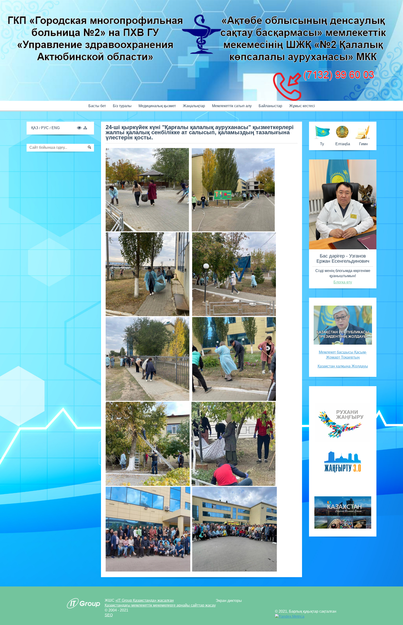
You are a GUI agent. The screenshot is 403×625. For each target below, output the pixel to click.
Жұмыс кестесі (302, 106)
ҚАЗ (35, 128)
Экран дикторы (229, 601)
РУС (45, 128)
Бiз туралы (122, 106)
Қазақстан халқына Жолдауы (343, 366)
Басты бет (97, 106)
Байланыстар (270, 106)
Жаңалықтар (194, 106)
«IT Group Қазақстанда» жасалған (144, 600)
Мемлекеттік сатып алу (232, 106)
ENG (56, 128)
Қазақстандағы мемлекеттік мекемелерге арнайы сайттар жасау (160, 605)
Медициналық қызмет (157, 106)
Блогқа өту (343, 282)
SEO (109, 615)
